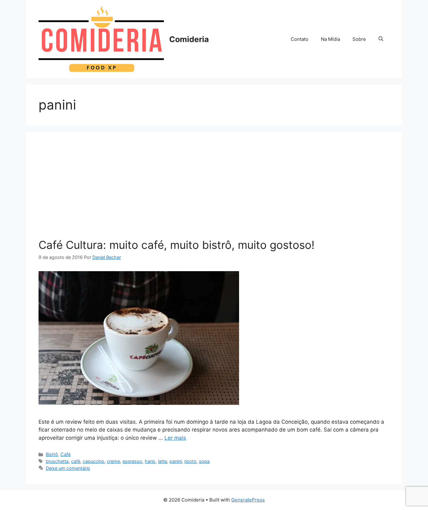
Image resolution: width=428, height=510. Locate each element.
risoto (190, 461)
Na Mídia (330, 39)
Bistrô (52, 454)
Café (65, 454)
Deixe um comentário (68, 468)
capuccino (93, 461)
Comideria (189, 39)
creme (113, 461)
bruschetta (57, 461)
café (75, 461)
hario (150, 461)
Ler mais (175, 438)
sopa (204, 461)
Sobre (359, 39)
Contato (299, 39)
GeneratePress (248, 500)
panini (176, 461)
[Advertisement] (214, 191)
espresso (132, 461)
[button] (380, 39)
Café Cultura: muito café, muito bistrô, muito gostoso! (177, 244)
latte (162, 461)
